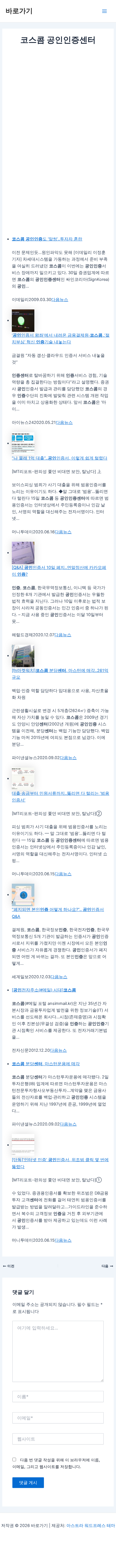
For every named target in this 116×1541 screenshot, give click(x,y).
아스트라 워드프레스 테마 (90, 1525)
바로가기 (19, 11)
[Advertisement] (58, 106)
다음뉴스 (59, 299)
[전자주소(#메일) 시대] (44, 990)
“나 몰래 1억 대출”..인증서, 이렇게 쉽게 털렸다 (59, 458)
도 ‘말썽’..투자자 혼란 (47, 239)
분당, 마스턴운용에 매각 (46, 1063)
